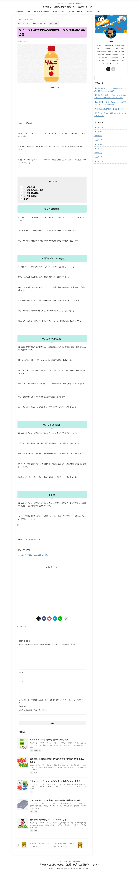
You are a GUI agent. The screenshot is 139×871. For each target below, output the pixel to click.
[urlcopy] (66, 618)
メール (22, 682)
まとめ (26, 199)
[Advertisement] (52, 104)
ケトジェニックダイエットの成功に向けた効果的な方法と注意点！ (56, 781)
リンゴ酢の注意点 (30, 196)
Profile (62, 12)
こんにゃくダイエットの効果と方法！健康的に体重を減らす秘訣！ (56, 800)
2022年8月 (98, 157)
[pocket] (49, 618)
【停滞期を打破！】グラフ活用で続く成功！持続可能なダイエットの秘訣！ (110, 89)
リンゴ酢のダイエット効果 (33, 190)
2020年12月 (98, 161)
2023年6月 (98, 144)
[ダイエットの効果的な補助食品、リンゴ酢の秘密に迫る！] (55, 618)
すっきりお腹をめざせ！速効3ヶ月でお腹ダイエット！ (69, 6)
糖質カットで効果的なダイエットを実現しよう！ (49, 820)
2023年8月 (98, 136)
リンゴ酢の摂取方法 (31, 193)
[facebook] (44, 618)
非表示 (55, 181)
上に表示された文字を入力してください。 (33, 710)
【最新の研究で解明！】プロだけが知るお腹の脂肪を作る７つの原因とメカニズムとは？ (110, 96)
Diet (21, 626)
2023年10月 (98, 127)
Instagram (88, 12)
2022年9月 (98, 153)
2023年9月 (98, 131)
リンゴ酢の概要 (29, 187)
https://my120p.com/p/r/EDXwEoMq (34, 555)
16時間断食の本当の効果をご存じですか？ (109, 109)
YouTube (71, 12)
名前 (21, 673)
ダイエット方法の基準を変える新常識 (69, 861)
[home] (113, 69)
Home (55, 12)
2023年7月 (98, 140)
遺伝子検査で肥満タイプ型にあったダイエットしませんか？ (110, 114)
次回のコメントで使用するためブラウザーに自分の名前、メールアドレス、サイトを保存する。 (51, 701)
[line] (60, 618)
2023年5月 (98, 148)
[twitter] (38, 618)
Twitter (79, 12)
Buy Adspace (19, 12)
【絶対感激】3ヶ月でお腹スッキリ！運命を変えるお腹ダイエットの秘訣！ (110, 103)
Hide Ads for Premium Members (38, 12)
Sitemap (98, 12)
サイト (21, 691)
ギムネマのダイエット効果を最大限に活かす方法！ (50, 740)
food (24, 626)
